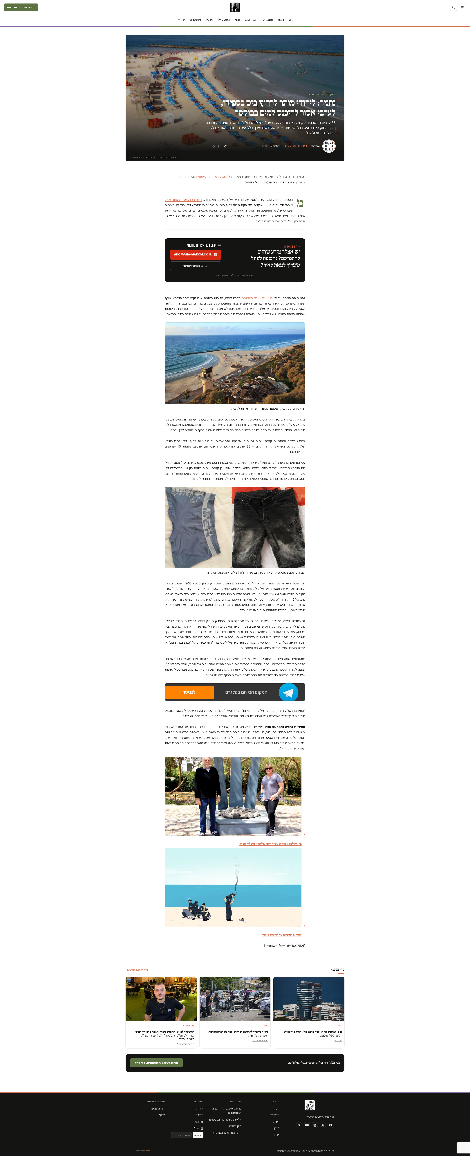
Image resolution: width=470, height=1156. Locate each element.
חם (290, 19)
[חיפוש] (453, 7)
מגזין (237, 19)
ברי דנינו (338, 1040)
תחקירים (268, 19)
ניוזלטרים (195, 19)
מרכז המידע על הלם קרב (227, 1132)
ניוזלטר (195, 1128)
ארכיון (209, 19)
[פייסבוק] (331, 1125)
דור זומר (190, 1044)
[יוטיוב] (307, 1125)
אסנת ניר (315, 146)
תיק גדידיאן (234, 1126)
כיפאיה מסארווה (260, 1040)
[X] (323, 1125)
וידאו (276, 1135)
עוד (183, 19)
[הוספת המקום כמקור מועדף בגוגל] (213, 146)
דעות (281, 19)
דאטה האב (251, 19)
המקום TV (223, 19)
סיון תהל (181, 1044)
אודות (199, 1108)
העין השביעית (157, 1108)
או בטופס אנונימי (193, 265)
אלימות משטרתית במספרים (225, 1119)
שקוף (162, 1115)
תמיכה (199, 1115)
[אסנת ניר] (329, 146)
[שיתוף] (225, 146)
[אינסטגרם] (315, 1125)
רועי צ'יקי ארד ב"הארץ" (257, 298)
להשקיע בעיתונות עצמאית (213, 177)
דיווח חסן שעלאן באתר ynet (183, 200)
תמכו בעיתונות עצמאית (21, 7)
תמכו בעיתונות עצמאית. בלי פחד (156, 1063)
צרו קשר (198, 1121)
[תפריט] (462, 7)
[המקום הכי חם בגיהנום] (309, 1106)
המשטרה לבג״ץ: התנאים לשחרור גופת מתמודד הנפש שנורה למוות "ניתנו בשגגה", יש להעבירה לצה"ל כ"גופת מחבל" (164, 1035)
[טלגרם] (299, 1125)
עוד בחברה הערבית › (137, 970)
